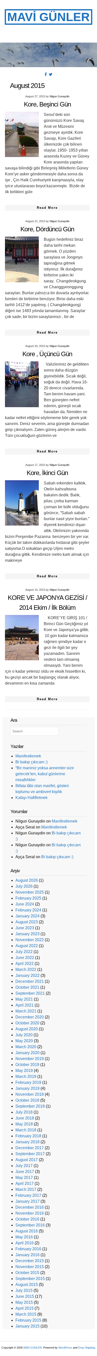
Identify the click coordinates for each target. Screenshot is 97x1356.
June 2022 (24, 958)
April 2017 (24, 1183)
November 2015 (29, 1267)
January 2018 (27, 1142)
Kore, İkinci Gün (47, 472)
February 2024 (28, 910)
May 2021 (24, 999)
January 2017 (27, 1201)
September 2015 (30, 1278)
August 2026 (26, 880)
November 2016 (29, 1213)
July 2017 (24, 1166)
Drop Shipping (86, 1347)
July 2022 (24, 952)
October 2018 (27, 1100)
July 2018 (24, 1112)
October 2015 (27, 1273)
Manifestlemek (28, 756)
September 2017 (30, 1154)
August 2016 (26, 1231)
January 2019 (27, 1088)
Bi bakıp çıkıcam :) (31, 762)
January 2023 (27, 934)
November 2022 (29, 940)
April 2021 (24, 1005)
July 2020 (24, 1035)
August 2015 (26, 1284)
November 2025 (29, 892)
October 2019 (27, 1065)
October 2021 (27, 987)
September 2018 (30, 1106)
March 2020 (25, 1047)
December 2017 (29, 1148)
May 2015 (24, 1302)
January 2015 (27, 1326)
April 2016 (24, 1243)
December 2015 (29, 1261)
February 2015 (28, 1320)
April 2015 (24, 1308)
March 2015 (25, 1314)
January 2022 (27, 975)
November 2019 (29, 1059)
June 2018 (24, 1118)
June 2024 (24, 904)
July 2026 (24, 886)
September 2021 (30, 993)
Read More (47, 208)
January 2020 (27, 1053)
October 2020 (27, 1023)
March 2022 (25, 969)
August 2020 (26, 1029)
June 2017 (24, 1172)
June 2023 (24, 928)
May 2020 (24, 1041)
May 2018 (24, 1124)
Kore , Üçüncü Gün (47, 353)
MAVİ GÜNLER (48, 17)
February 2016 (28, 1249)
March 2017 (25, 1189)
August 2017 (26, 1160)
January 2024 (27, 916)
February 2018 (28, 1136)
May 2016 (24, 1237)
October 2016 (27, 1219)
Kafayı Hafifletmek (31, 798)
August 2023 (26, 922)
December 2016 (29, 1207)
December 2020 (29, 1017)
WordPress (65, 1347)
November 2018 (29, 1094)
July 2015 (24, 1290)
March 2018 (25, 1130)
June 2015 (24, 1296)
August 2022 (26, 946)
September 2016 (30, 1225)
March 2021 (25, 1011)
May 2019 (24, 1070)
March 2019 (25, 1076)
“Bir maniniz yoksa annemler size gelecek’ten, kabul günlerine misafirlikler (44, 774)
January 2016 (27, 1255)
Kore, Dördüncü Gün (47, 229)
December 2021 (29, 981)
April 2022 (24, 963)
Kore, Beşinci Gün (47, 104)
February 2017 (28, 1195)
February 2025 (28, 898)
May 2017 (24, 1177)
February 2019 (28, 1082)
